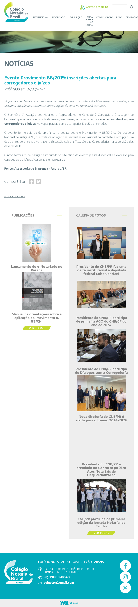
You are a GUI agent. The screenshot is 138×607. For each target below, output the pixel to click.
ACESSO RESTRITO (97, 7)
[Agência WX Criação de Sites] (69, 602)
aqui (44, 159)
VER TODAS (36, 328)
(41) (57, 577)
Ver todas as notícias (14, 196)
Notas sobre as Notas (89, 20)
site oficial (68, 155)
